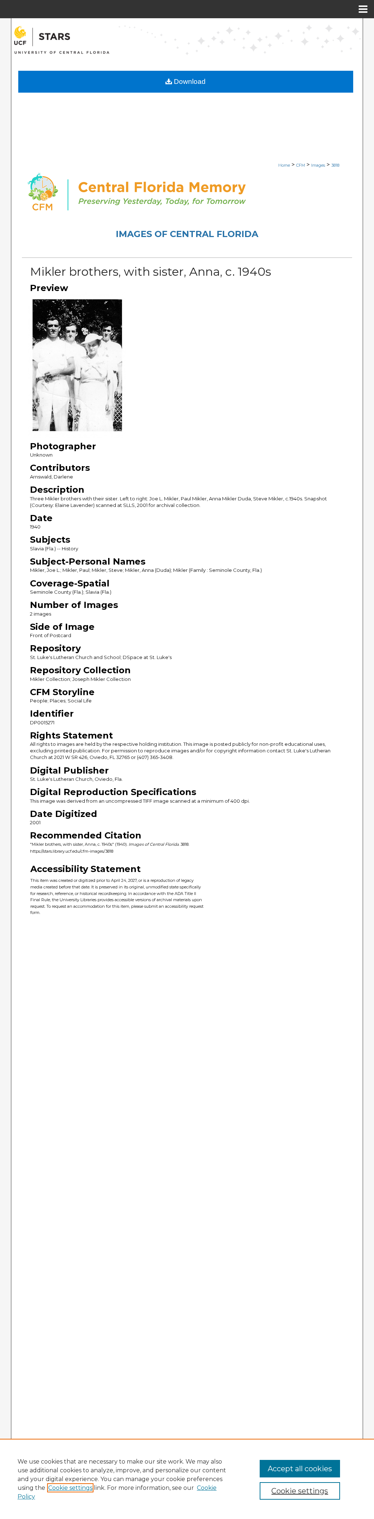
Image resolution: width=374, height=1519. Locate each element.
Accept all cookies (300, 1468)
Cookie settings (70, 1487)
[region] (187, 1479)
